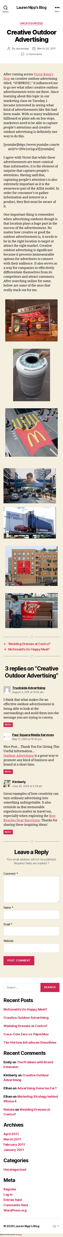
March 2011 (12, 1139)
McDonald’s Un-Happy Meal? (25, 1009)
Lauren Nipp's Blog (31, 7)
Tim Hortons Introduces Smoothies (30, 1042)
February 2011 (14, 1144)
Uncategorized (31, 23)
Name (8, 907)
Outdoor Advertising (19, 756)
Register (10, 1189)
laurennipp (22, 48)
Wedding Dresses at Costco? (25, 1026)
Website (8, 941)
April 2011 (11, 1134)
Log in (8, 1194)
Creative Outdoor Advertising (26, 1017)
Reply (8, 724)
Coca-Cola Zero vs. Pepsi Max (26, 1034)
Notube (9, 1109)
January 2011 (14, 1150)
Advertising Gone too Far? (37, 1088)
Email (8, 924)
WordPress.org (15, 1210)
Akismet (20, 1234)
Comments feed (16, 1205)
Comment (11, 873)
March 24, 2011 (46, 48)
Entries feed (13, 1200)
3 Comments (34, 54)
